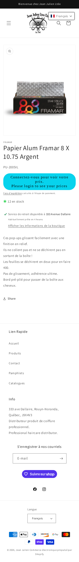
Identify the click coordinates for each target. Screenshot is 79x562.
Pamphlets (16, 373)
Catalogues (17, 383)
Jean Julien (22, 549)
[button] (9, 23)
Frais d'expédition (12, 193)
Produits (15, 353)
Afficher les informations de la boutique (36, 226)
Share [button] (12, 298)
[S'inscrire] (61, 458)
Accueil (14, 343)
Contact (14, 363)
